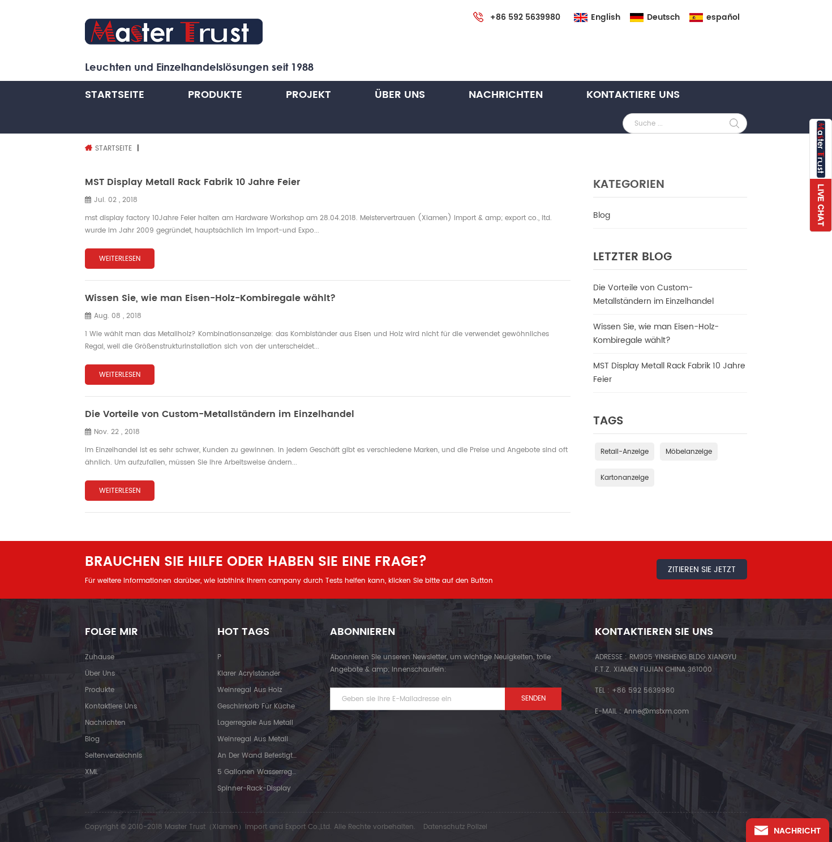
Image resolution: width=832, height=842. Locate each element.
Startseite (114, 95)
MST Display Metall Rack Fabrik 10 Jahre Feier (669, 372)
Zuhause (99, 657)
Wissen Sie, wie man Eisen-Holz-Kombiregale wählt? (656, 333)
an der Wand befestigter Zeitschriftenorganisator (257, 755)
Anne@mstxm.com (656, 711)
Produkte (215, 95)
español (723, 17)
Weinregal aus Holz (249, 690)
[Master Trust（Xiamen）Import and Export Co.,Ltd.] (174, 32)
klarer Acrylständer (248, 673)
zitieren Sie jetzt (702, 569)
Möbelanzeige (689, 451)
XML (91, 772)
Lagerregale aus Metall (255, 723)
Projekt (308, 95)
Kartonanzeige (625, 477)
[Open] (820, 175)
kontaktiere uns (633, 95)
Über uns (400, 95)
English (605, 17)
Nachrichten (506, 95)
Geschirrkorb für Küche (256, 706)
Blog (601, 215)
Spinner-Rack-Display (254, 788)
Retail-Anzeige (625, 451)
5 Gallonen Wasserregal (257, 772)
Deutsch (663, 17)
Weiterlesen (119, 259)
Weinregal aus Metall (252, 739)
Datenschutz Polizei (455, 827)
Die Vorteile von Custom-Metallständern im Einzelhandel (653, 294)
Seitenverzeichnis (113, 755)
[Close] (820, 238)
